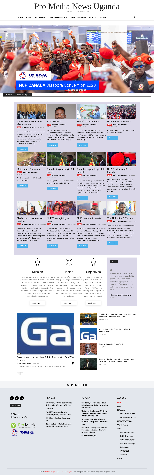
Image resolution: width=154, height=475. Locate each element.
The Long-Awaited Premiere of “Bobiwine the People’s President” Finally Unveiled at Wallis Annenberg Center (94, 413)
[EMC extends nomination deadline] (31, 208)
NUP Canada (15, 414)
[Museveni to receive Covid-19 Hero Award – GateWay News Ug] (88, 334)
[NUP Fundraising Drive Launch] (121, 159)
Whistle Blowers (78, 17)
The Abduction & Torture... (120, 218)
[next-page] (21, 373)
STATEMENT (54, 121)
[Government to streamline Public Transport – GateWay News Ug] (45, 333)
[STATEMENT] (61, 111)
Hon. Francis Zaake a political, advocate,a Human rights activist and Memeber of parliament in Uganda (95, 429)
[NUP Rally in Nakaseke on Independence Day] (121, 111)
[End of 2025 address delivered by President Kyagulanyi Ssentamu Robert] (91, 111)
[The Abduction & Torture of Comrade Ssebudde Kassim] (121, 208)
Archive (103, 17)
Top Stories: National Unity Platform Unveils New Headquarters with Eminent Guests (95, 421)
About (91, 17)
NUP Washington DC (19, 417)
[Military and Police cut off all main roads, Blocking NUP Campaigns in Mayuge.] (31, 159)
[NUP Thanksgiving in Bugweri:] (61, 208)
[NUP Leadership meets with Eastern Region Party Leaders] (91, 208)
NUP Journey (39, 17)
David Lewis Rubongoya (89, 436)
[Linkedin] (22, 398)
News (28, 17)
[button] (134, 17)
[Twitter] (17, 398)
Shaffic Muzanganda (29, 127)
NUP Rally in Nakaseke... (120, 121)
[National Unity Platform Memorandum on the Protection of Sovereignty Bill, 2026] (31, 111)
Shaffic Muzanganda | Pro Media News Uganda (58, 472)
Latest (19, 172)
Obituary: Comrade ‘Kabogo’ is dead (112, 344)
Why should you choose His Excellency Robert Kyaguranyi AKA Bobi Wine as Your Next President (95, 405)
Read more (22, 149)
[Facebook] (12, 398)
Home (20, 17)
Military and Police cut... (29, 169)
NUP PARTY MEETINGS (59, 17)
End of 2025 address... (88, 121)
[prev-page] (18, 373)
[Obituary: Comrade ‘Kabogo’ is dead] (88, 349)
